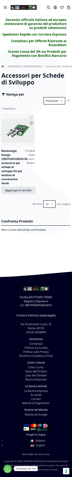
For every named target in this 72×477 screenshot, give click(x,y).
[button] (31, 117)
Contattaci (36, 344)
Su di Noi (36, 395)
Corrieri (36, 399)
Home (2, 66)
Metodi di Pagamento (36, 403)
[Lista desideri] (62, 7)
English (40, 445)
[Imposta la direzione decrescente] (69, 101)
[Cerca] (49, 7)
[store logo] (24, 7)
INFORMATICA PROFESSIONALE (25, 66)
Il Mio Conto (36, 367)
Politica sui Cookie (36, 348)
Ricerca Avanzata (36, 379)
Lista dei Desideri (36, 375)
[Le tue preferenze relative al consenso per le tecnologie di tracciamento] (66, 471)
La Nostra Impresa (36, 391)
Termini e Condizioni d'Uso (36, 356)
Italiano (40, 440)
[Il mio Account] (55, 7)
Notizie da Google (36, 414)
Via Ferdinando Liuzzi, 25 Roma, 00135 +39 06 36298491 (36, 328)
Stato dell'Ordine (36, 371)
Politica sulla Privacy (36, 352)
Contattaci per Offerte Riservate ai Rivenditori (38, 43)
